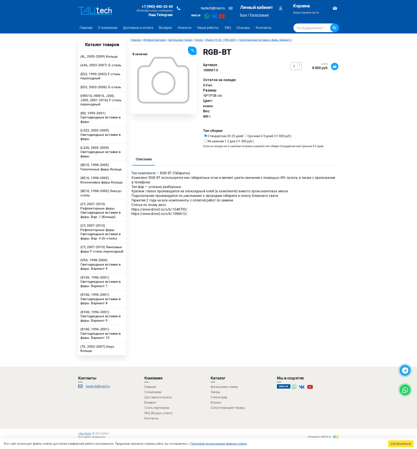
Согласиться (401, 443)
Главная (150, 387)
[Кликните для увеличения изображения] (163, 80)
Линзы (215, 392)
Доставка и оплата (158, 397)
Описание (144, 159)
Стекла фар (219, 397)
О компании (152, 392)
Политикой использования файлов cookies (219, 443)
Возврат (150, 402)
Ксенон (216, 402)
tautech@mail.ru (213, 8)
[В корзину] (335, 66)
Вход (243, 15)
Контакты (151, 418)
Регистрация (259, 15)
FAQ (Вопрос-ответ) (158, 413)
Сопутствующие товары (228, 407)
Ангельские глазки (224, 387)
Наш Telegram (161, 15)
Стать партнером (156, 407)
